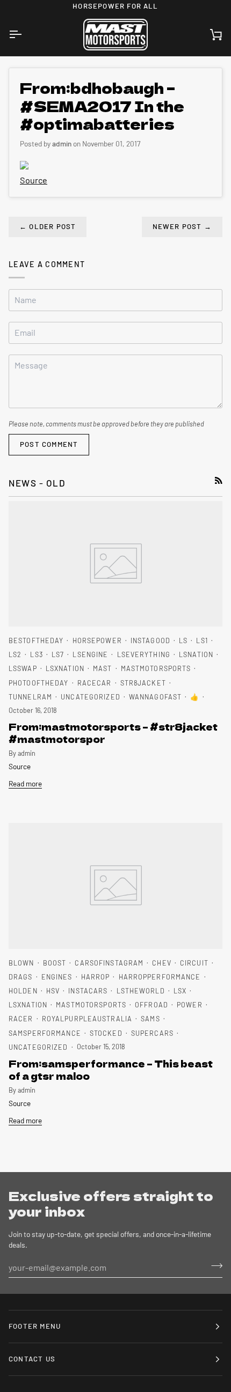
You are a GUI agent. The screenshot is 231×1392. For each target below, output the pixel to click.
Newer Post (182, 226)
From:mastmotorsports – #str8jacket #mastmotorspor (113, 733)
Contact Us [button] (32, 1358)
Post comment (49, 444)
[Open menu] (25, 34)
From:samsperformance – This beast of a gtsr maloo (111, 1069)
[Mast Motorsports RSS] (218, 480)
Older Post (47, 226)
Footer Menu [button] (35, 1326)
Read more (25, 783)
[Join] (213, 1266)
